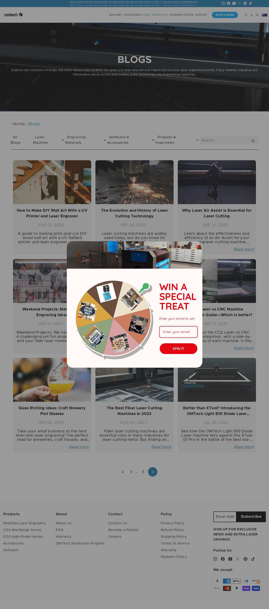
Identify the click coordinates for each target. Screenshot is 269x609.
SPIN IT (178, 348)
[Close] (197, 246)
